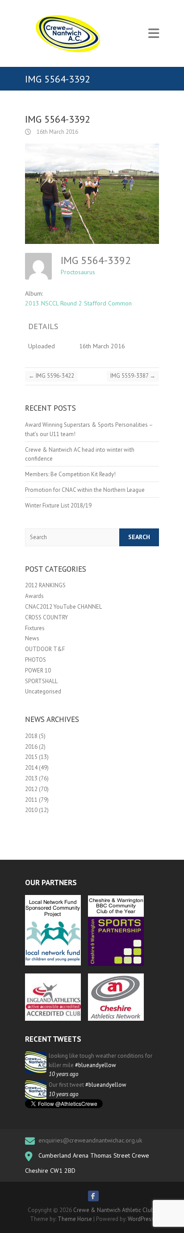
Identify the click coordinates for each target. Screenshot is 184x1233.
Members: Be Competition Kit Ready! (70, 474)
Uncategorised (43, 691)
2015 (31, 757)
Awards (34, 596)
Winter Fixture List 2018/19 (58, 505)
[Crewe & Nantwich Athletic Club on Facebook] (93, 1196)
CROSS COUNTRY (46, 617)
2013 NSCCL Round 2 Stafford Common (78, 303)
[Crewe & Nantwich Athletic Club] (69, 33)
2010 (31, 810)
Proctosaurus (78, 272)
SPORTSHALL (41, 681)
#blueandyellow (95, 1065)
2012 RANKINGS (45, 585)
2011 (31, 800)
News (32, 638)
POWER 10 (38, 670)
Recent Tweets (53, 1039)
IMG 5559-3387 (132, 375)
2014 (31, 767)
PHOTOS (35, 660)
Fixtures (35, 628)
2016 (31, 747)
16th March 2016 (56, 132)
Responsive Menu (153, 33)
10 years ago (63, 1074)
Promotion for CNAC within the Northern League (85, 490)
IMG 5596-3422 (51, 375)
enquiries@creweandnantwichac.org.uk (90, 1140)
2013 (31, 778)
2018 (31, 736)
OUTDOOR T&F (45, 649)
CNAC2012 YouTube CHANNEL (63, 606)
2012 (31, 789)
